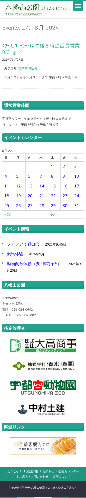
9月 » (54, 214)
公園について (61, 477)
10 (76, 176)
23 (65, 195)
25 (6, 205)
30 (65, 205)
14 (41, 186)
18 (6, 195)
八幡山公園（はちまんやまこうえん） (54, 487)
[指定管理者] (43, 345)
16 (65, 186)
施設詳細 (32, 471)
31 (76, 205)
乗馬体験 (15, 254)
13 (30, 186)
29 (53, 205)
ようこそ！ (14, 471)
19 (18, 195)
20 (30, 195)
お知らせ (48, 471)
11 (6, 186)
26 (18, 205)
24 (76, 195)
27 (30, 205)
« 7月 (8, 214)
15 (53, 186)
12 (18, 186)
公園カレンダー (68, 471)
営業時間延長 (27, 68)
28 (41, 205)
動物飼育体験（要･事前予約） (35, 263)
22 (53, 195)
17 (76, 186)
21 (41, 195)
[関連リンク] (43, 445)
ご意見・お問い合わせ (33, 477)
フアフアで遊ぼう (23, 244)
